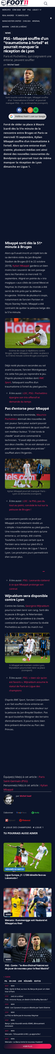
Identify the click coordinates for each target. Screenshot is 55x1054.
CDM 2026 (16, 10)
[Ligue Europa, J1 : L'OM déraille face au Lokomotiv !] (27, 857)
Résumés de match (15, 869)
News (8, 914)
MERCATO (6, 10)
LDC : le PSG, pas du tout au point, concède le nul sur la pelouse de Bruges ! (28, 505)
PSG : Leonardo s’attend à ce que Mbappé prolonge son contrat (29, 584)
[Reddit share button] (30, 110)
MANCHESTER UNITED (11, 21)
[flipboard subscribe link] (10, 820)
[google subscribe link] (21, 812)
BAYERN (5, 26)
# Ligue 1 (38, 827)
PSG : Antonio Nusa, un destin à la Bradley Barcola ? (26, 999)
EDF (24, 10)
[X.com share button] (25, 110)
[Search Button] (45, 3)
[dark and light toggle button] (51, 18)
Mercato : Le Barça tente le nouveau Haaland (23, 1042)
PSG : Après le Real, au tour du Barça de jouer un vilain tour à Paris (27, 990)
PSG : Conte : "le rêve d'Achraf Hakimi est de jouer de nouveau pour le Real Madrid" (27, 967)
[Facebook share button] (19, 110)
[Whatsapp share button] (35, 110)
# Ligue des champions (17, 827)
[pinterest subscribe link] (24, 820)
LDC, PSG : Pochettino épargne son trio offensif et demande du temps (28, 397)
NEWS (8, 33)
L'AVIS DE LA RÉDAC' (19, 26)
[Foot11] (14, 3)
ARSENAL (36, 21)
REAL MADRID (8, 15)
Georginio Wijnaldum (37, 605)
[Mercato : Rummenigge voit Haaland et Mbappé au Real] (27, 902)
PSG (29, 10)
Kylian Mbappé (21, 265)
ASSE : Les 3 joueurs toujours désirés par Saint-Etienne (27, 1007)
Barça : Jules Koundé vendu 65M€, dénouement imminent (25, 1024)
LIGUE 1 (35, 10)
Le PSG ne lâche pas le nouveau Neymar (21, 1015)
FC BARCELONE (22, 15)
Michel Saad (13, 64)
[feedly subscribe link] (35, 812)
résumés (28, 981)
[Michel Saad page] (9, 800)
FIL (6, 981)
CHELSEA (26, 21)
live (20, 981)
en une (12, 981)
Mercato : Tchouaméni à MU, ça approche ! (23, 1034)
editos (37, 981)
